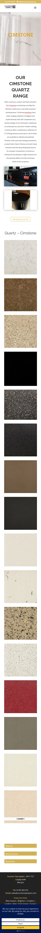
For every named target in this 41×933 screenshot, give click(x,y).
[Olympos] (20, 274)
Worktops (9, 846)
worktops (28, 112)
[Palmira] (20, 749)
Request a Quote (20, 219)
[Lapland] (20, 676)
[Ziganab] (20, 385)
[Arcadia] (20, 566)
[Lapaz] (20, 347)
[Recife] (20, 712)
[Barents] (20, 786)
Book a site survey (12, 854)
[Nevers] (20, 639)
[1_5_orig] (20, 185)
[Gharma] (20, 529)
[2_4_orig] (20, 209)
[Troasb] (20, 310)
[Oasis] (20, 822)
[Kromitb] (20, 419)
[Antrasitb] (20, 456)
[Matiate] (20, 492)
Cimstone (12, 105)
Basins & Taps (10, 861)
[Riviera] (20, 602)
